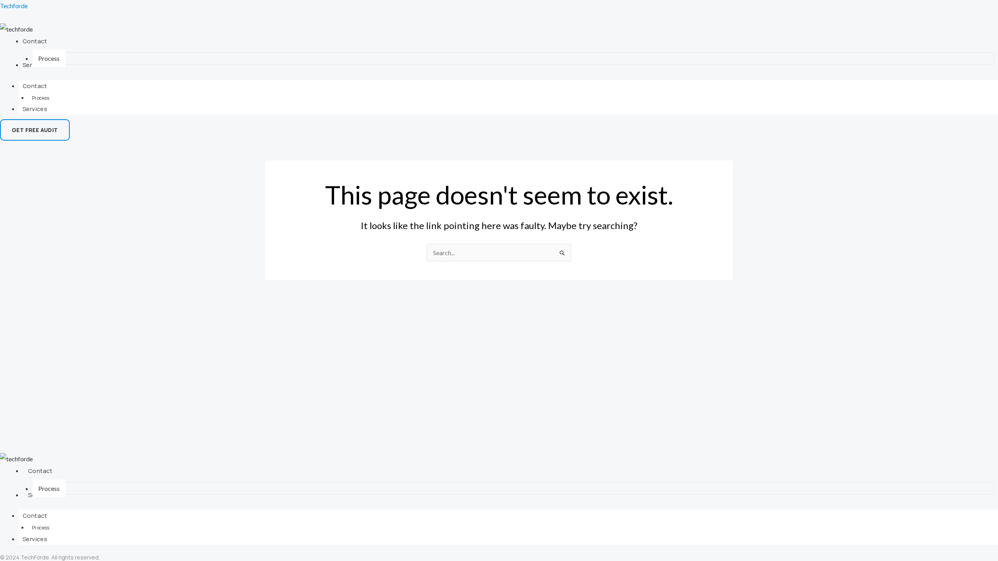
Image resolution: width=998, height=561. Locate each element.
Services (35, 109)
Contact (35, 86)
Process (41, 98)
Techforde (14, 5)
